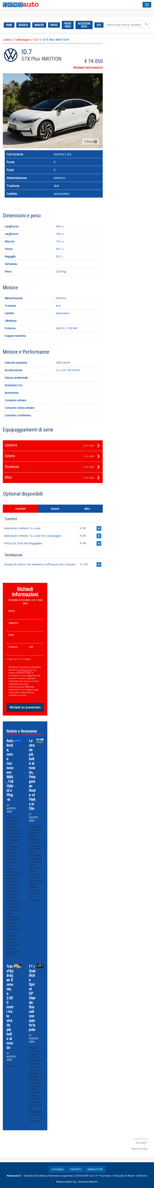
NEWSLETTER (95, 1169)
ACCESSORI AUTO (84, 25)
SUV (99, 25)
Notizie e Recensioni (22, 731)
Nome (11, 610)
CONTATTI (75, 1169)
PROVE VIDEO (67, 25)
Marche (39, 25)
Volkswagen (22, 39)
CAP (31, 646)
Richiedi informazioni (88, 67)
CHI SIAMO (57, 1169)
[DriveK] (141, 1143)
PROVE (54, 25)
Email (11, 634)
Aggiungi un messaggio (19, 658)
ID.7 (36, 39)
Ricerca (23, 25)
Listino (7, 39)
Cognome (13, 622)
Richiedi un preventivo (25, 707)
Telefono (13, 646)
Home (9, 25)
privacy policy (25, 669)
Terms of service (139, 1148)
